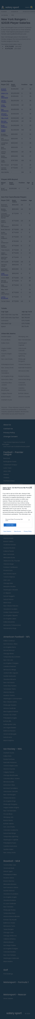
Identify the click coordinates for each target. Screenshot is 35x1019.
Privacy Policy (28, 531)
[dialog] (17, 509)
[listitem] (17, 520)
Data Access (17, 531)
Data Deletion (7, 531)
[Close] (31, 488)
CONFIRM (10, 525)
